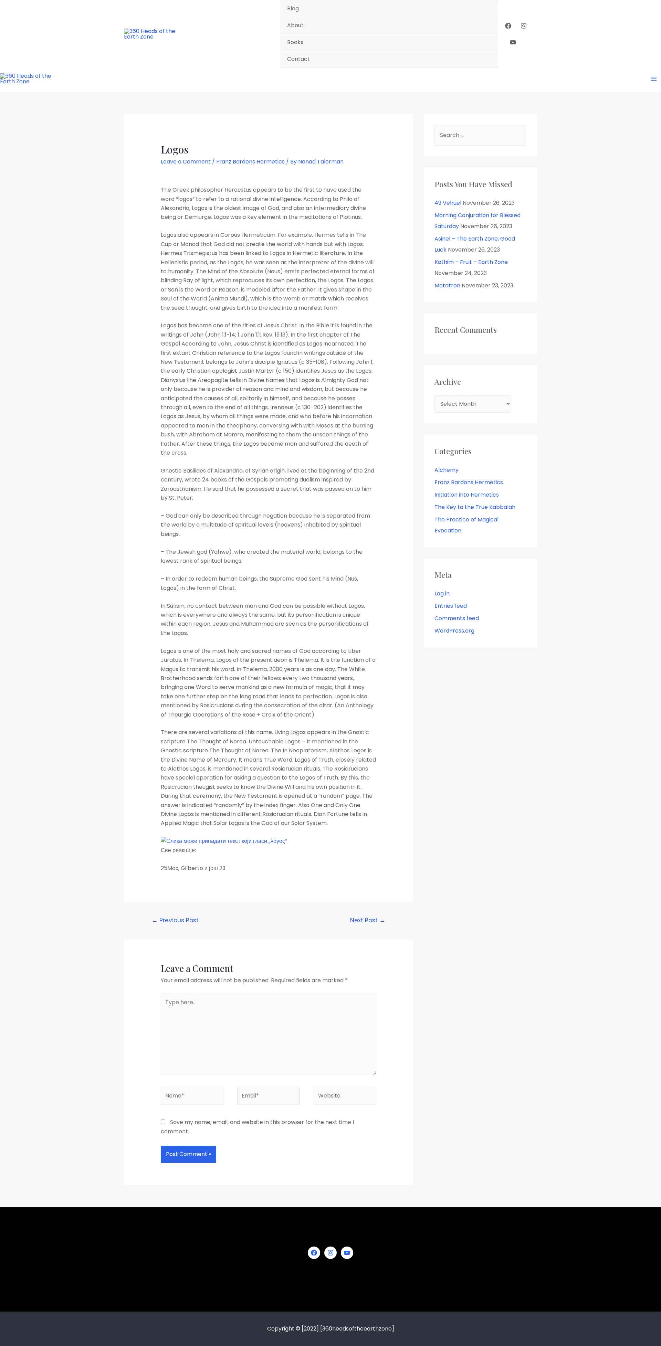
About (295, 25)
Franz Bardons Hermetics (250, 162)
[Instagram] (524, 26)
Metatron (447, 285)
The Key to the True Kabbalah (474, 507)
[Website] (345, 1097)
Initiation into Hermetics (466, 495)
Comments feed (456, 618)
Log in (442, 593)
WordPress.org (454, 631)
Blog (293, 8)
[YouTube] (513, 42)
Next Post (367, 920)
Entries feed (450, 606)
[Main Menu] (654, 79)
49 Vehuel (447, 203)
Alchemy (446, 470)
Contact (298, 59)
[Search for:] (480, 135)
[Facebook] (508, 26)
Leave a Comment (186, 162)
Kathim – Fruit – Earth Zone (471, 262)
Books (295, 42)
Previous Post (175, 920)
